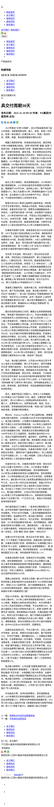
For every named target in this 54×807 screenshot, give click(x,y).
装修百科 (10, 21)
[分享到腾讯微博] (11, 122)
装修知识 (10, 18)
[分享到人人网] (14, 122)
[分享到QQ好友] (5, 752)
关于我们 (10, 15)
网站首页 (10, 12)
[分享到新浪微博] (5, 33)
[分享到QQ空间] (5, 122)
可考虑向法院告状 (17, 719)
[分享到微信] (2, 33)
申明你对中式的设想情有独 (22, 716)
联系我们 (10, 25)
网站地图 (17, 775)
